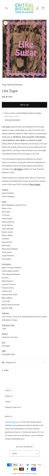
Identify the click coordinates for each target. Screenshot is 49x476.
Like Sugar (18, 169)
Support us (9, 396)
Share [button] (6, 370)
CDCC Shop (20, 474)
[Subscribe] (36, 453)
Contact (7, 401)
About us (8, 390)
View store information (12, 120)
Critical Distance (11, 422)
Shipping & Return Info (13, 407)
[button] (6, 8)
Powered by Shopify (31, 474)
